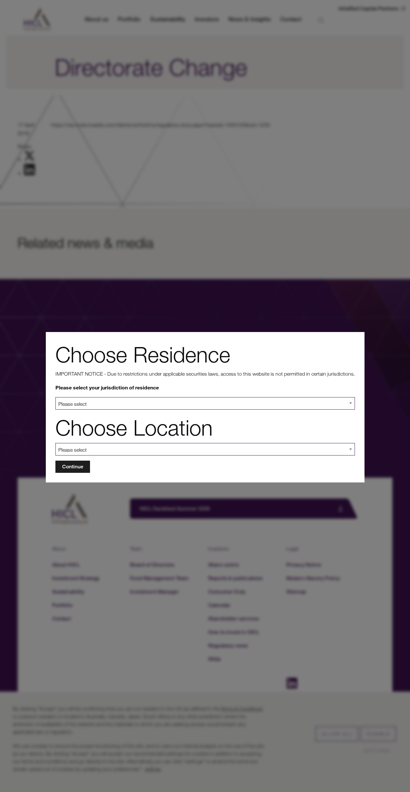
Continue (72, 467)
